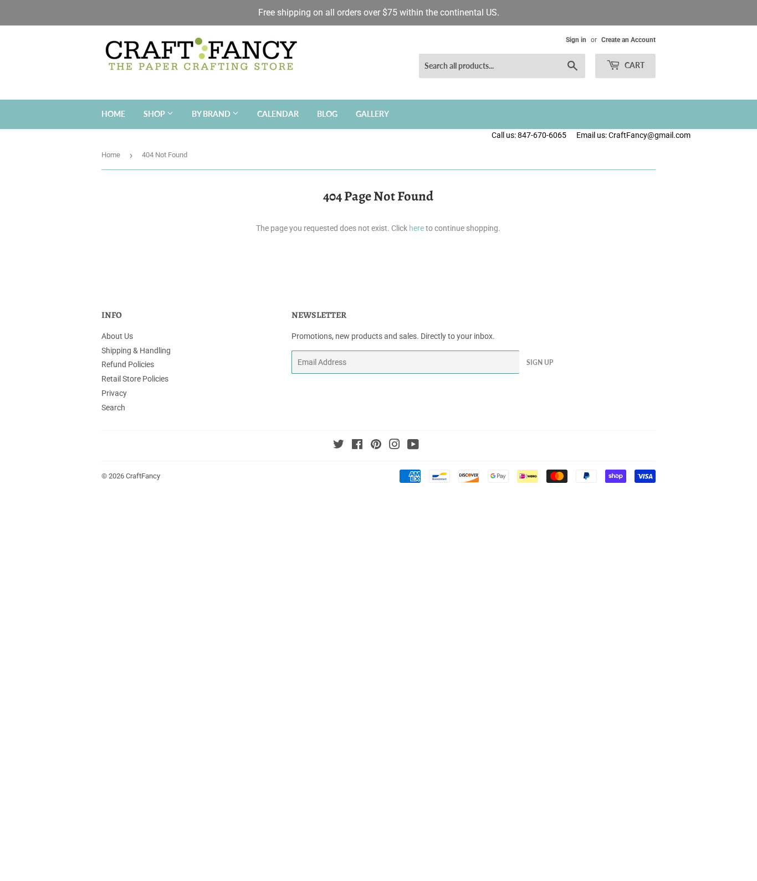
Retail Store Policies (134, 378)
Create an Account (628, 40)
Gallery (372, 114)
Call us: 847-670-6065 (529, 135)
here (416, 228)
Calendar (278, 114)
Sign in (576, 40)
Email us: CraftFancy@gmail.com (666, 135)
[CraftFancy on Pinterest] (376, 445)
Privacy (114, 393)
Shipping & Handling (136, 350)
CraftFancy (143, 476)
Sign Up (539, 362)
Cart (634, 65)
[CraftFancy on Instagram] (394, 445)
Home (113, 114)
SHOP (155, 114)
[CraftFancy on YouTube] (413, 445)
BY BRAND (212, 114)
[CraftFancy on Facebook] (357, 445)
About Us (117, 336)
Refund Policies (127, 364)
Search (113, 407)
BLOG (327, 114)
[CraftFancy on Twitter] (338, 445)
